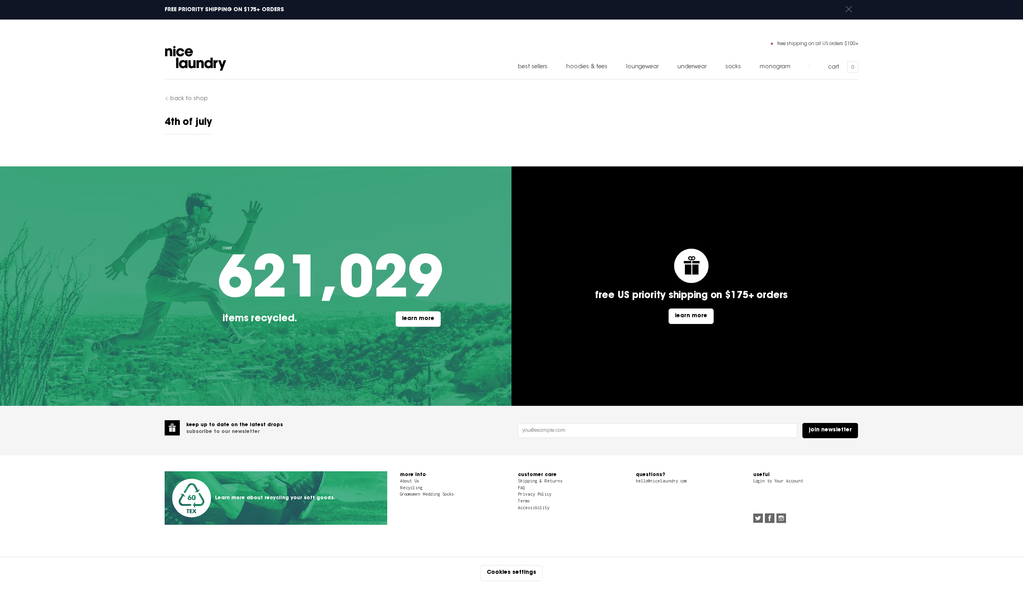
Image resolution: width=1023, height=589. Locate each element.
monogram (775, 67)
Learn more (418, 319)
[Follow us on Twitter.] (758, 519)
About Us (409, 480)
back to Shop (189, 99)
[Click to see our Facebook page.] (769, 519)
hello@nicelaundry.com (661, 480)
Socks (733, 67)
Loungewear (642, 67)
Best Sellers (532, 67)
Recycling (411, 487)
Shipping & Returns (540, 480)
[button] (849, 10)
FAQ (521, 487)
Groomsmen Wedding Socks (427, 494)
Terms (524, 500)
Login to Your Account (778, 480)
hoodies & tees (586, 67)
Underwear (692, 67)
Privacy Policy (534, 494)
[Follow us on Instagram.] (781, 519)
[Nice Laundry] (196, 58)
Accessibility (533, 507)
